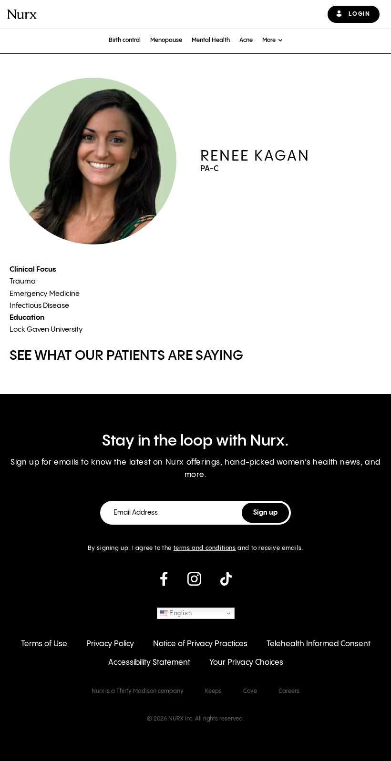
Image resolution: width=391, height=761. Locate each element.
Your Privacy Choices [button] (246, 663)
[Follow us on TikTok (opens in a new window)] (226, 582)
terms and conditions (205, 548)
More (269, 40)
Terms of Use (44, 644)
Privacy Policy (110, 644)
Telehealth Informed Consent (318, 644)
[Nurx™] (22, 14)
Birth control (125, 40)
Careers (288, 691)
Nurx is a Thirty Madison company (138, 691)
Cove (250, 691)
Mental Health (211, 40)
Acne (246, 40)
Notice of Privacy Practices (200, 644)
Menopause (166, 40)
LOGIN (359, 14)
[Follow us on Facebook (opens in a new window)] (164, 582)
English (179, 613)
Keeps (213, 691)
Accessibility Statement (149, 663)
